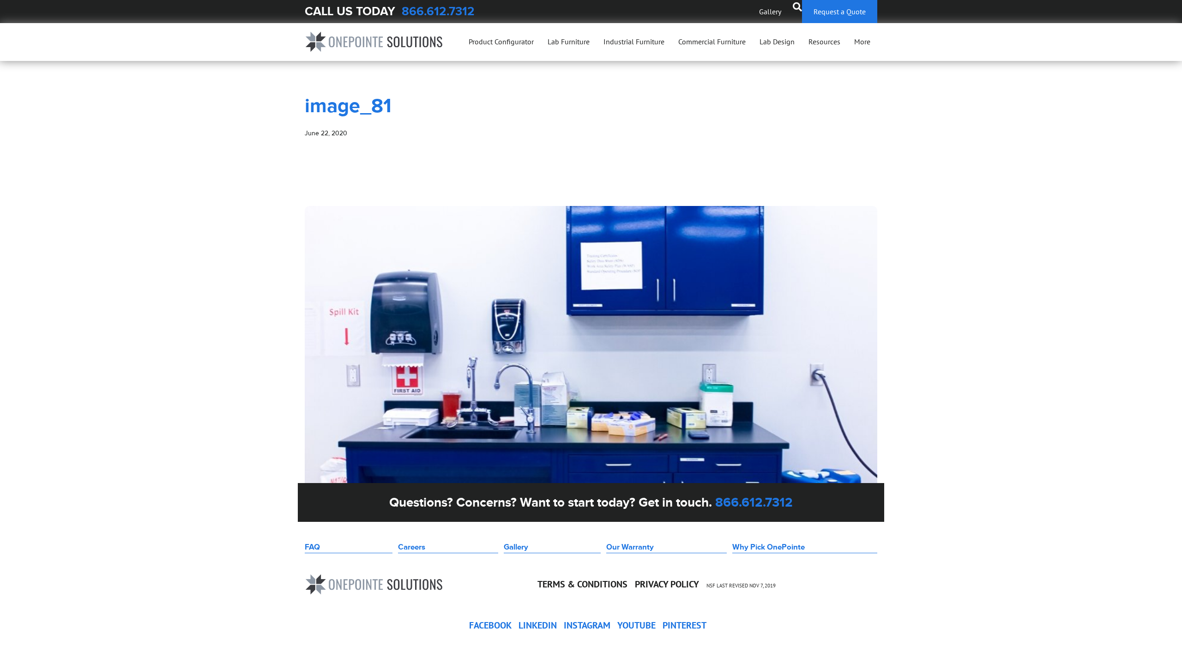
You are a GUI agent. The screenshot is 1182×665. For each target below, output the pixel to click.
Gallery (770, 11)
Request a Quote (840, 11)
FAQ (312, 547)
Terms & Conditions (582, 584)
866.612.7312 (438, 11)
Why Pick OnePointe (768, 547)
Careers (411, 547)
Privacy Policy (667, 584)
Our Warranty (630, 547)
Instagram (587, 625)
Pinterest (684, 625)
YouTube (636, 625)
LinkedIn (538, 625)
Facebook (490, 625)
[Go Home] (374, 42)
